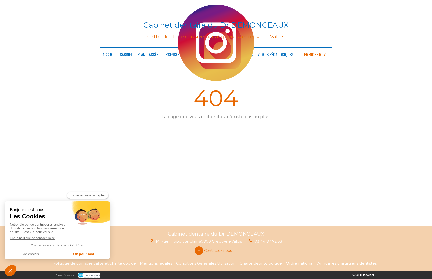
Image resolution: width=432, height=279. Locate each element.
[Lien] (216, 43)
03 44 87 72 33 (268, 241)
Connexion (364, 274)
